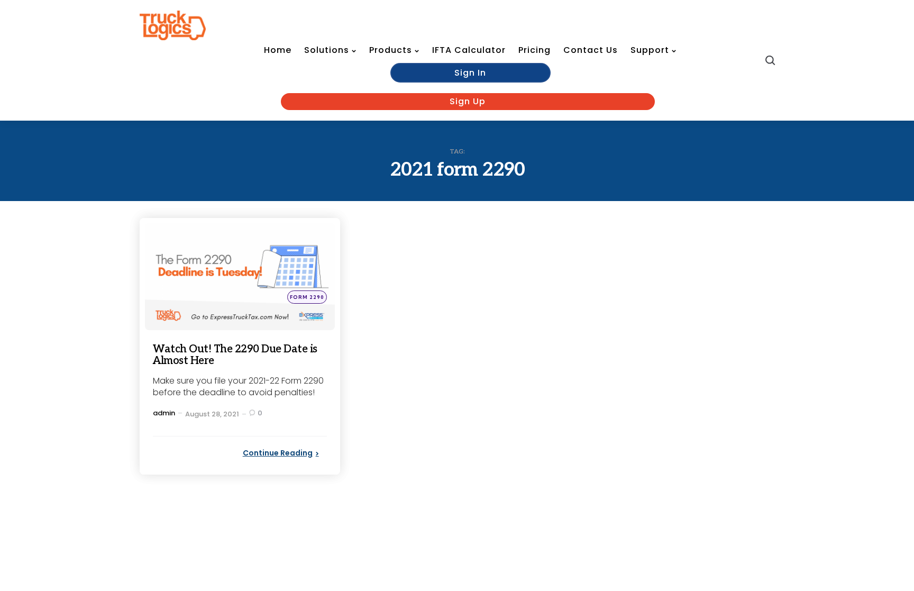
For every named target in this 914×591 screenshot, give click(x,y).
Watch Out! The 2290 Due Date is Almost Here (235, 355)
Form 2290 (307, 297)
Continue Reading (278, 453)
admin (164, 413)
